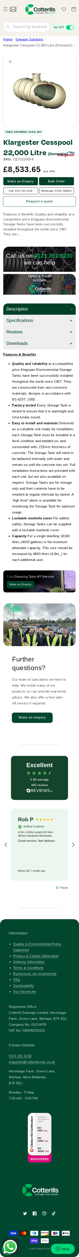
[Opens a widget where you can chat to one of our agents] (62, 1249)
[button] (5, 9)
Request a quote (39, 201)
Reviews (14, 331)
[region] (39, 844)
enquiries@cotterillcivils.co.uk (32, 1062)
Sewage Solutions (29, 39)
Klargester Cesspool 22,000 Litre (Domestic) (38, 45)
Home (8, 39)
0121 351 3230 (20, 1056)
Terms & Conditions (28, 968)
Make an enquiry (32, 717)
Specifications (19, 320)
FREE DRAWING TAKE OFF (23, 132)
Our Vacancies (24, 991)
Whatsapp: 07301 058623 (56, 190)
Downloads (17, 343)
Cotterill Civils (43, 1249)
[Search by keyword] (8, 27)
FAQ (16, 979)
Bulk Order (56, 181)
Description (17, 309)
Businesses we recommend (34, 974)
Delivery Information (29, 962)
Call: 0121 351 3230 (20, 190)
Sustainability (23, 985)
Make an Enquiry (20, 181)
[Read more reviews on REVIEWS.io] (39, 791)
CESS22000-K (23, 159)
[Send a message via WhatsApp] (10, 1247)
